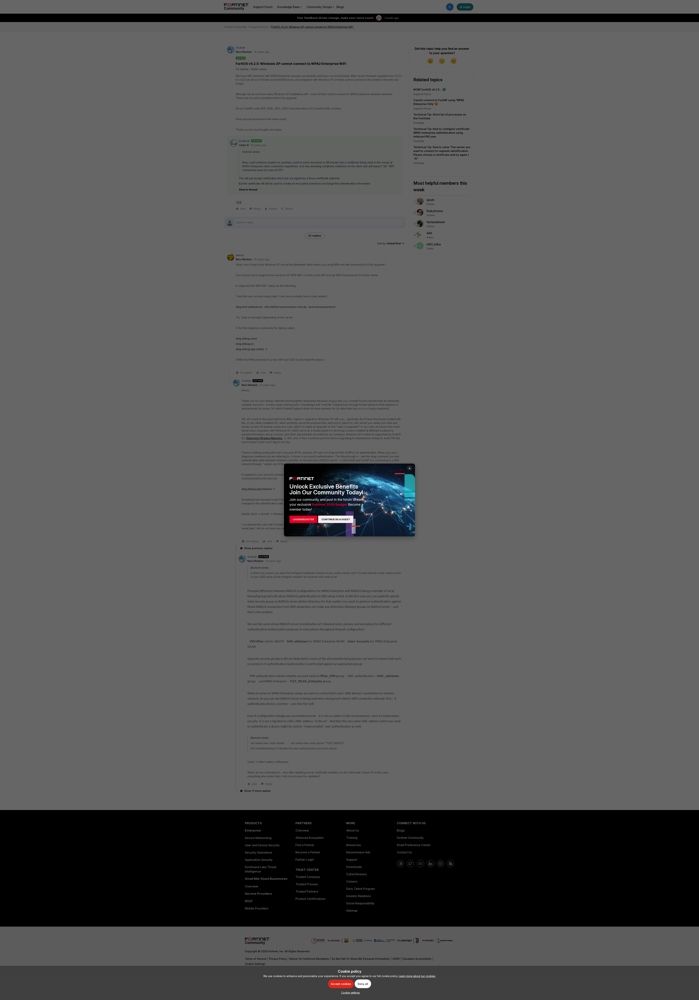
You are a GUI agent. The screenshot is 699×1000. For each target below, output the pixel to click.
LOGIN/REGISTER (303, 519)
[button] (349, 992)
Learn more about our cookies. (417, 976)
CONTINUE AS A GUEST (335, 519)
